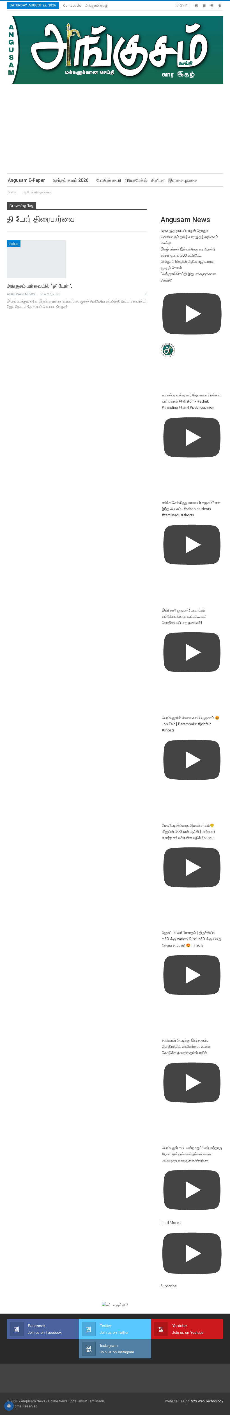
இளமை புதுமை (182, 180)
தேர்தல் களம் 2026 (70, 180)
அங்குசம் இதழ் (96, 5)
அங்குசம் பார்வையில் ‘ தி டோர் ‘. (39, 286)
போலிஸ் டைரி (108, 180)
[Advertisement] (115, 126)
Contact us (72, 5)
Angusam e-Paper (26, 180)
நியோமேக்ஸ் (136, 180)
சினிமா (158, 180)
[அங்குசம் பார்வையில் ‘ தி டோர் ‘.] (36, 259)
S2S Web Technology (207, 1401)
